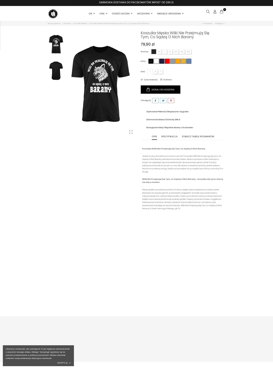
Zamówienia (204, 338)
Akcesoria (145, 13)
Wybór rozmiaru (100, 343)
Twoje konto (206, 328)
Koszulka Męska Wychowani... (71, 295)
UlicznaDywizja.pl (171, 347)
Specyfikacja (169, 136)
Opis (154, 136)
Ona (104, 13)
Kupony (201, 354)
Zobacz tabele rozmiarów (198, 136)
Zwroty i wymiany (101, 338)
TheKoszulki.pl (169, 334)
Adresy (201, 350)
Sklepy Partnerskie (136, 347)
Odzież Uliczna (122, 13)
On (92, 13)
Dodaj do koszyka (162, 89)
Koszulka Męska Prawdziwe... (114, 295)
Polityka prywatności (43, 363)
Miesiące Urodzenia (170, 13)
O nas (130, 334)
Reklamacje (98, 347)
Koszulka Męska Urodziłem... (158, 295)
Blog (130, 351)
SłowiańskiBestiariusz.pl (174, 343)
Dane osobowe (205, 334)
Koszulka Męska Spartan (202, 295)
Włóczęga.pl (169, 338)
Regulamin (133, 338)
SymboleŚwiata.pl (171, 351)
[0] (221, 11)
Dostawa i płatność (101, 334)
